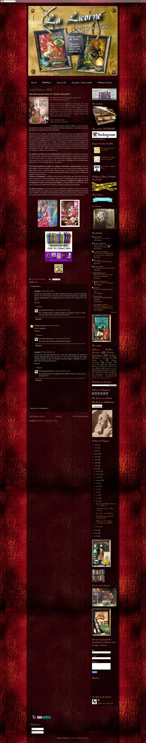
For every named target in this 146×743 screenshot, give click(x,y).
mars (97, 498)
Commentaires (37, 732)
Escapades (109, 362)
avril (97, 495)
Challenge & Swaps (105, 82)
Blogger (86, 738)
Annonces (97, 366)
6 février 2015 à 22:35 (52, 326)
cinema (112, 376)
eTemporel (96, 288)
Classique (94, 376)
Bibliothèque (46, 82)
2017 (96, 463)
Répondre (37, 302)
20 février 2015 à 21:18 (48, 352)
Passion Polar (98, 296)
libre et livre (97, 260)
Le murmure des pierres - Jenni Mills (108, 149)
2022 (96, 448)
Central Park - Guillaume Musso (108, 167)
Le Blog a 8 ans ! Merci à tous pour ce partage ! (108, 158)
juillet (98, 486)
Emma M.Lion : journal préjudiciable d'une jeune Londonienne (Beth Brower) (103, 254)
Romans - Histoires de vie (104, 358)
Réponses (39, 307)
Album (93, 377)
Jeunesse (114, 364)
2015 (96, 469)
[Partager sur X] (56, 279)
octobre (98, 477)
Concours (99, 377)
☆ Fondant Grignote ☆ (100, 281)
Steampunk (108, 372)
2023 (96, 445)
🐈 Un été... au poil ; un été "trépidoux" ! (104, 283)
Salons (106, 364)
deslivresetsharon (99, 266)
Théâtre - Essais (103, 376)
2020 (96, 454)
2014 (96, 530)
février (98, 501)
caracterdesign (73, 738)
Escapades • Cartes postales (82, 82)
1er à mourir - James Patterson (104, 513)
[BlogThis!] (55, 279)
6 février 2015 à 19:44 (47, 291)
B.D (36, 282)
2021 (96, 451)
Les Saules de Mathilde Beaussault (103, 261)
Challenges (113, 355)
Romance (109, 370)
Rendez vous (97, 360)
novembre (99, 474)
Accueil (33, 82)
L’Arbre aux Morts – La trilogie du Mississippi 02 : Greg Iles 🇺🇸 (103, 246)
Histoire (102, 372)
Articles (35, 729)
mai (97, 492)
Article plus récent (36, 416)
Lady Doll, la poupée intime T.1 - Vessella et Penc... (105, 517)
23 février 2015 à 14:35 (63, 338)
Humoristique (105, 377)
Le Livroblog (97, 237)
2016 (96, 466)
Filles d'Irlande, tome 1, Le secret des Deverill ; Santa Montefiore (103, 275)
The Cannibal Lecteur (100, 243)
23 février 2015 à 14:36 (63, 310)
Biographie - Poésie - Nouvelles (106, 374)
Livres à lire (61, 82)
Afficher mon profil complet (105, 703)
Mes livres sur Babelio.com (103, 402)
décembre (99, 471)
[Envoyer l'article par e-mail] (49, 279)
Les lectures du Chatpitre (101, 252)
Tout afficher (114, 312)
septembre (99, 480)
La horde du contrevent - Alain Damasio (104, 509)
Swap (100, 368)
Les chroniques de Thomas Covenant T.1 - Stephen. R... (106, 504)
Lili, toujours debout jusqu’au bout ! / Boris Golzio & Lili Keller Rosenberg (103, 307)
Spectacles (102, 370)
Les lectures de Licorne (46, 310)
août (97, 483)
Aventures (106, 366)
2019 (96, 457)
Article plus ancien (80, 416)
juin (97, 489)
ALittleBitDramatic (99, 273)
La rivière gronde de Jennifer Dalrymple (104, 268)
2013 (96, 533)
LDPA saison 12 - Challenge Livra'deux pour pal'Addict (104, 522)
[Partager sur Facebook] (58, 279)
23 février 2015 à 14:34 (63, 371)
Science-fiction (96, 364)
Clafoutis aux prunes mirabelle (101, 238)
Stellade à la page (39, 325)
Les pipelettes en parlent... (101, 304)
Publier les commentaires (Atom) (47, 421)
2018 (96, 460)
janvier (98, 526)
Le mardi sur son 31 (111, 368)
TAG (115, 370)
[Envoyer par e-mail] (53, 279)
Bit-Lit (96, 372)
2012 (96, 536)
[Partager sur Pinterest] (59, 279)
